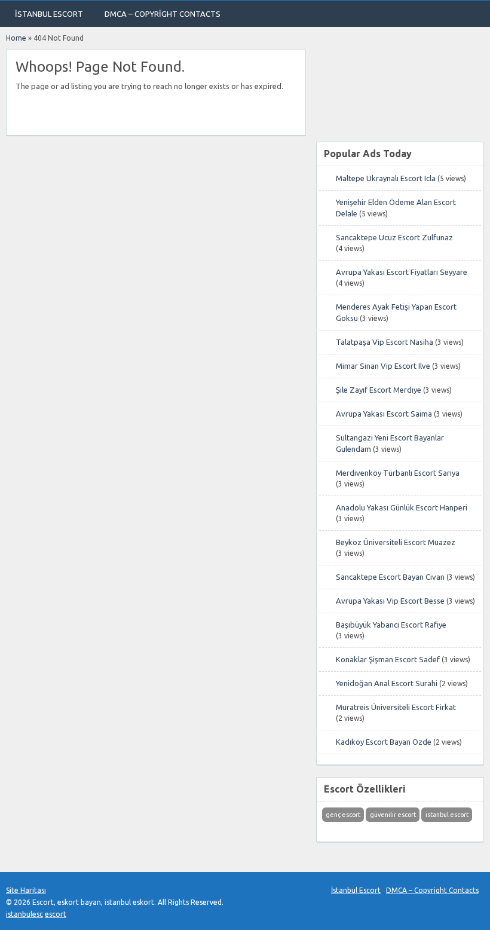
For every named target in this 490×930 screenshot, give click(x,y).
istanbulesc (24, 914)
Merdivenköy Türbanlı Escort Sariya (398, 473)
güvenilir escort (393, 814)
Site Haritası (26, 890)
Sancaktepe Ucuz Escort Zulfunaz (394, 237)
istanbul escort (446, 814)
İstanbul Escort (49, 14)
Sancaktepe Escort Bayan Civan (390, 577)
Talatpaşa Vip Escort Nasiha (384, 342)
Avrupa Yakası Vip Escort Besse (390, 600)
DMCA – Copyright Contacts (162, 14)
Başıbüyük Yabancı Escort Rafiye (391, 624)
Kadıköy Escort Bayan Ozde (383, 742)
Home (16, 38)
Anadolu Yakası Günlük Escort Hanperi (401, 507)
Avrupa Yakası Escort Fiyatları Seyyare (401, 272)
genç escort (343, 814)
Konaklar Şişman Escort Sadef (388, 659)
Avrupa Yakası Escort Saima (384, 413)
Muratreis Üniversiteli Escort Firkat (396, 707)
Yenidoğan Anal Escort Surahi (386, 683)
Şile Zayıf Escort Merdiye (378, 390)
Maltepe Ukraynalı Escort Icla (386, 178)
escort (55, 914)
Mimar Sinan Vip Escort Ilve (383, 366)
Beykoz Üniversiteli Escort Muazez (395, 542)
